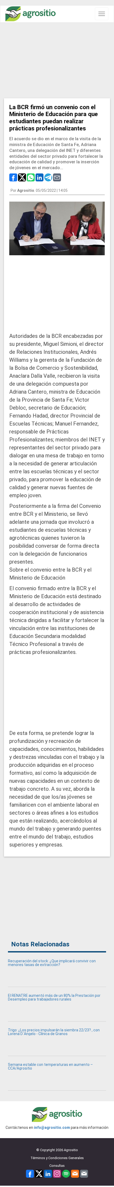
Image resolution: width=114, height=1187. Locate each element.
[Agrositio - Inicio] (30, 14)
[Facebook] (30, 1173)
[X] (39, 1173)
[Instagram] (57, 1173)
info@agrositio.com (52, 1127)
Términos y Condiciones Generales (57, 1158)
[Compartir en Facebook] (13, 177)
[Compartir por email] (57, 177)
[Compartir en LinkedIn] (39, 177)
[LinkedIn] (48, 1173)
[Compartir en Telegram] (48, 177)
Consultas (57, 1166)
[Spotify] (66, 1173)
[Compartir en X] (22, 177)
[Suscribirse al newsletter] (75, 1173)
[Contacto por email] (84, 1173)
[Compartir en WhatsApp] (31, 177)
